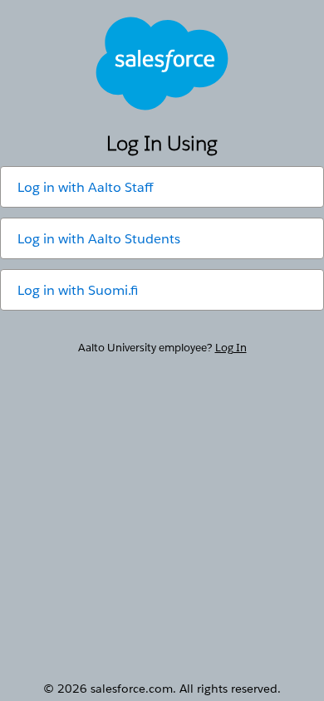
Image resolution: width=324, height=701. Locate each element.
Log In (231, 348)
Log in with (85, 187)
